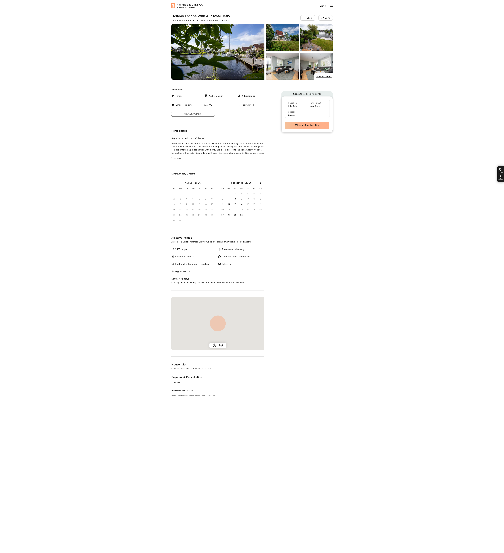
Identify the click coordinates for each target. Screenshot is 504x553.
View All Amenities (193, 114)
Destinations (182, 396)
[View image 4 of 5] (282, 66)
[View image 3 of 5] (316, 37)
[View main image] (218, 52)
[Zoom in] (215, 345)
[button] (229, 199)
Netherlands (194, 396)
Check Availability (307, 125)
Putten (202, 396)
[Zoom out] (221, 345)
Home (173, 396)
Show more (176, 158)
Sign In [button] (323, 6)
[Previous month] (173, 183)
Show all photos (324, 76)
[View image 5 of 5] (316, 66)
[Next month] (260, 183)
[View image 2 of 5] (282, 37)
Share (310, 18)
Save (327, 18)
